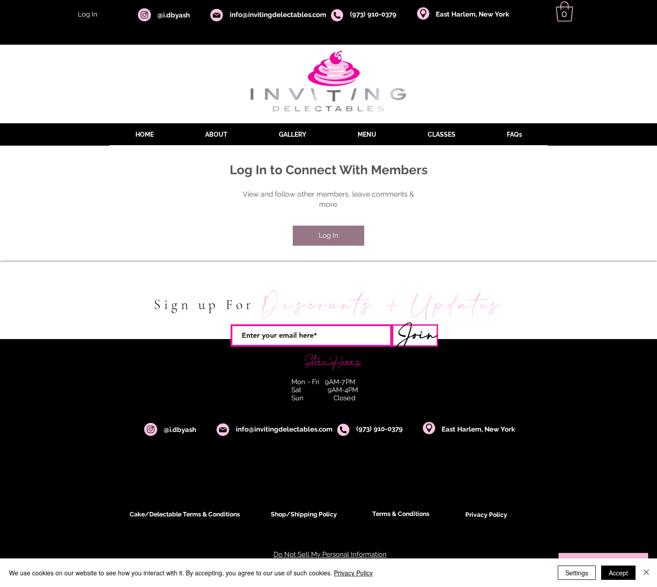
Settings (576, 572)
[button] (564, 11)
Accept (618, 572)
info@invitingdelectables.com (284, 429)
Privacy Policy (353, 572)
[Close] (646, 573)
